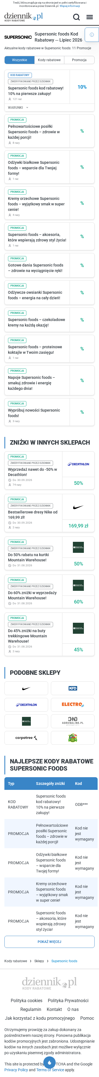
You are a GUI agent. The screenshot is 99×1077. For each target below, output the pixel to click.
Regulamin (30, 1009)
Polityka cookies (26, 1000)
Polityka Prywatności (68, 1000)
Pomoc (87, 1018)
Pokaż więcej (49, 942)
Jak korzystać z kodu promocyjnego (40, 1018)
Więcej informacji (70, 5)
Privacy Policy (16, 1070)
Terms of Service (50, 1070)
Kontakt (54, 1009)
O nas (73, 1009)
